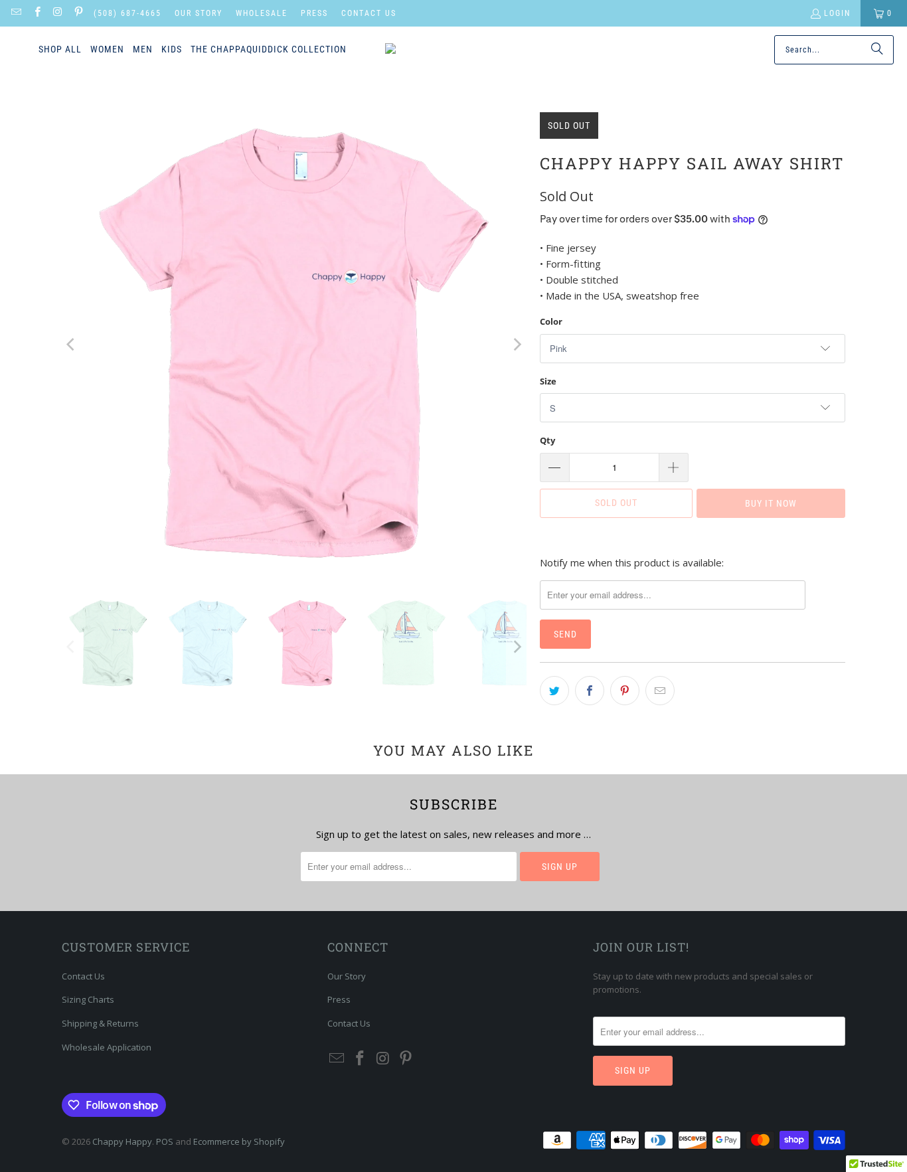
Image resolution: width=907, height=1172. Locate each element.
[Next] (516, 344)
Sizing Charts (88, 999)
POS (164, 1141)
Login (837, 13)
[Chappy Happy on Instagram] (57, 13)
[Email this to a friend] (660, 690)
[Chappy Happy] (443, 49)
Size (548, 381)
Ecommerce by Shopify (239, 1141)
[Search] (877, 49)
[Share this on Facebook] (589, 690)
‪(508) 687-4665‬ (127, 13)
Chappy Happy (122, 1141)
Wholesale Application (106, 1047)
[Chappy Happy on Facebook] (36, 13)
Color (551, 321)
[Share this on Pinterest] (624, 690)
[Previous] (71, 344)
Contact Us (368, 13)
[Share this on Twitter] (554, 690)
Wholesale (262, 13)
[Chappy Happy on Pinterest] (78, 13)
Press (314, 13)
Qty (547, 440)
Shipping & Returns (100, 1023)
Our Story (198, 13)
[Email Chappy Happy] (15, 13)
